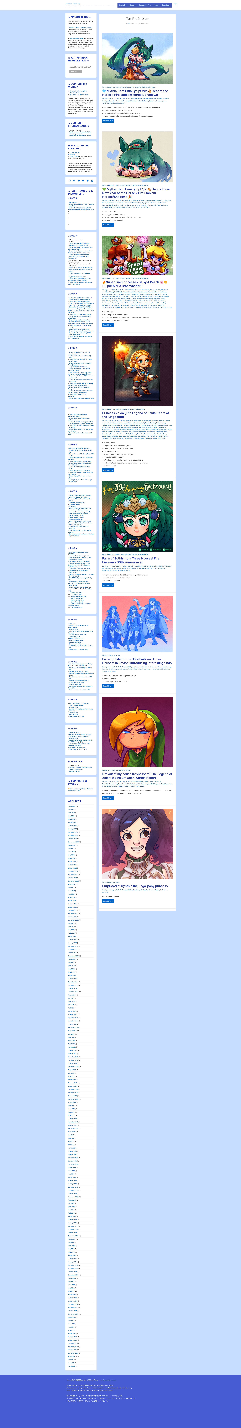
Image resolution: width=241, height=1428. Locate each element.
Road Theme (78, 301)
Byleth (132, 667)
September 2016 (73, 1164)
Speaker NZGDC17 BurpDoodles (79, 673)
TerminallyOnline (107, 438)
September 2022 (73, 956)
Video (143, 409)
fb (81, 742)
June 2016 (71, 1171)
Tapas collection (74, 536)
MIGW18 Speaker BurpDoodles (78, 625)
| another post (72, 378)
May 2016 (71, 1174)
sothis (128, 570)
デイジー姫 (162, 307)
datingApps (135, 294)
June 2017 (71, 1138)
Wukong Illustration (75, 745)
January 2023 (72, 943)
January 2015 (72, 1223)
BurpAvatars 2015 (74, 732)
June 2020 (71, 1037)
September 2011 (73, 1353)
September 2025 (73, 842)
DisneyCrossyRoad (77, 596)
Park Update (86, 301)
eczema (164, 294)
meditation (164, 205)
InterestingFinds (126, 669)
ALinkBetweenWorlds (137, 781)
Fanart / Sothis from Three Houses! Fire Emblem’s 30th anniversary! (130, 560)
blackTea (137, 425)
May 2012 (71, 1327)
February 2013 (72, 1298)
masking (169, 429)
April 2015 (71, 1213)
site (80, 565)
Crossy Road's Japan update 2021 (80, 461)
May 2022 (71, 969)
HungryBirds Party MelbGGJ (78, 743)
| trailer (75, 420)
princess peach (124, 305)
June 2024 (71, 891)
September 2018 (73, 1099)
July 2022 (71, 962)
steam (70, 585)
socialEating (106, 307)
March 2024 (72, 900)
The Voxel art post (76, 607)
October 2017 (72, 1125)
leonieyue (105, 101)
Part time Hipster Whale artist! (78, 132)
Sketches (131, 409)
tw (83, 716)
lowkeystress (131, 205)
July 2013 (71, 1281)
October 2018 (72, 1096)
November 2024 (73, 874)
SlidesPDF (72, 667)
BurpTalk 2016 (73, 714)
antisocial (155, 420)
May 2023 (71, 930)
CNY (169, 200)
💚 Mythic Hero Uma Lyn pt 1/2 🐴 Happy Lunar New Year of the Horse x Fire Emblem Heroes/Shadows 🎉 (136, 193)
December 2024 (73, 871)
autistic (142, 423)
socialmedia (136, 786)
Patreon (72, 93)
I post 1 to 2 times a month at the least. (80, 27)
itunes (85, 736)
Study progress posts (76, 134)
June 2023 (71, 926)
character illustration (134, 292)
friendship (165, 296)
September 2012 (73, 1314)
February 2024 (72, 904)
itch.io (75, 585)
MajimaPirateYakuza (139, 303)
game (80, 559)
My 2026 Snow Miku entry (77, 277)
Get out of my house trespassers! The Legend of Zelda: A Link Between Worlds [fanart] (137, 776)
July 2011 (71, 1359)
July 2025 (71, 848)
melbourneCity (160, 303)
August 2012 (72, 1317)
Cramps (169, 425)
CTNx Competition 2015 (76, 749)
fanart (133, 98)
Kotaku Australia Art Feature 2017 (79, 690)
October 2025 (72, 838)
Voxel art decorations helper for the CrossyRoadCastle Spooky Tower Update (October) (79, 513)
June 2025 (71, 852)
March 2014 (72, 1255)
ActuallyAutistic (136, 420)
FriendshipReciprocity (124, 298)
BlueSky (76, 156)
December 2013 (73, 1265)
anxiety (152, 290)
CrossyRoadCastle (108, 294)
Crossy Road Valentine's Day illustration (81, 398)
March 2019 (72, 1079)
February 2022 (72, 978)
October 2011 (72, 1350)
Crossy (71, 301)
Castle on (80, 320)
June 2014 (71, 1245)
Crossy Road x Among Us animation (80, 314)
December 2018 (73, 1089)
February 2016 (72, 1180)
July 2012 (71, 1320)
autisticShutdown (119, 425)
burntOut (149, 200)
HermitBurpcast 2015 (75, 736)
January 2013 (72, 1301)
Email (156, 5)
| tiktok (88, 374)
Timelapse (152, 87)
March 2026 (72, 822)
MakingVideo (150, 429)
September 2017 (73, 1128)
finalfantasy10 (125, 296)
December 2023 (73, 910)
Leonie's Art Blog (72, 3)
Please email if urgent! (77, 38)
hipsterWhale (128, 301)
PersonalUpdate (126, 87)
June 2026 (71, 812)
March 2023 (72, 936)
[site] (89, 132)
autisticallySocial (112, 292)
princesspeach (143, 305)
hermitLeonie (106, 301)
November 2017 (73, 1122)
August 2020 (72, 1031)
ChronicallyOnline (152, 425)
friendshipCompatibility (109, 298)
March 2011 (71, 1366)
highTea (120, 301)
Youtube (72, 154)
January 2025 (72, 868)
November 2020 (73, 1021)
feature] (71, 633)
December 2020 (73, 1018)
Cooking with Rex (74, 771)
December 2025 (73, 832)
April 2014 (71, 1252)
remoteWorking (149, 434)
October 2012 (72, 1310)
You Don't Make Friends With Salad (80, 734)
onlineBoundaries (114, 431)
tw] (70, 669)
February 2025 (72, 865)
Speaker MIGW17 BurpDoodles (78, 671)
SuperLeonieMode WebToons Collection (81, 534)
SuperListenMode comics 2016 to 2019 (81, 574)
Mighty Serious (84, 583)
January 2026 (72, 829)
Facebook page (87, 480)
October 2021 (72, 988)
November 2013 (73, 1268)
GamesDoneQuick (123, 784)
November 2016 (73, 1157)
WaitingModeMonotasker (153, 438)
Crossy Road (73, 320)
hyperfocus (105, 429)
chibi (153, 200)
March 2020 (72, 1047)
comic (146, 781)
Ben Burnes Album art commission (79, 561)
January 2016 (72, 1184)
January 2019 (72, 1086)
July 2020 (71, 1034)
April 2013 (71, 1291)
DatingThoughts (145, 294)
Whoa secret (73, 202)
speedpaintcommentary (138, 436)
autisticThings (129, 425)
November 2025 (73, 835)
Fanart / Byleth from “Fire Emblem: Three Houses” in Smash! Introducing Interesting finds (137, 661)
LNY (117, 205)
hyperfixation (162, 427)
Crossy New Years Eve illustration (79, 355)
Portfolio (122, 5)
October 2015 (72, 1193)
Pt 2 (73, 206)
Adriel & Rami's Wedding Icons (78, 649)
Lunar (138, 205)
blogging (143, 425)
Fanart (104, 87)
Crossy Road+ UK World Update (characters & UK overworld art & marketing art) (78, 256)
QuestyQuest (75, 602)
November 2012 (73, 1307)
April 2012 (71, 1330)
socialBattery (160, 305)
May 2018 (71, 1112)
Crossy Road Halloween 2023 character (81, 376)
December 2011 (73, 1343)
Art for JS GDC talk (75, 684)
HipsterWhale (73, 559)
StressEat (131, 307)
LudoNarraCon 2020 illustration (78, 552)
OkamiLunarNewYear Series (77, 644)
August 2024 (72, 884)
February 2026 (72, 825)
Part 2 (92, 209)
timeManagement (139, 438)
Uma (164, 101)
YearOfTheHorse (107, 103)
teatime (165, 436)
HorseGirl (159, 98)
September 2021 (73, 991)
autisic (114, 423)
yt (88, 736)
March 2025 (72, 861)
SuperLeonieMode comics (77, 423)
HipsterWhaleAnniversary (152, 203)
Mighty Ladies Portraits (76, 640)
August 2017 (72, 1131)
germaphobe (136, 298)
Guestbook (166, 5)
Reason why (72, 481)
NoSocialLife (106, 305)
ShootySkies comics (75, 716)
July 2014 (71, 1242)
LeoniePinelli (161, 784)
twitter (92, 673)
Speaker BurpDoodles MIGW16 (78, 709)
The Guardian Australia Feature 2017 (80, 677)
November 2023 (73, 913)
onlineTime (135, 431)
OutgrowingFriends (161, 431)
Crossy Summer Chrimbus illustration (80, 298)
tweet (70, 501)
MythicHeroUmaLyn (135, 101)
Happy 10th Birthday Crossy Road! (80, 305)
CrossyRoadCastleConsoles (122, 294)
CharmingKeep (75, 598)
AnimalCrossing (135, 566)
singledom (152, 305)
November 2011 (73, 1346)
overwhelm (105, 434)
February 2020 (72, 1050)
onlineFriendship (126, 431)
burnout (142, 200)
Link (166, 784)
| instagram (75, 365)
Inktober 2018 (73, 629)
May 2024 (71, 894)
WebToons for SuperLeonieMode (79, 448)
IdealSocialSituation (139, 301)
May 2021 (71, 1004)
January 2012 (72, 1340)
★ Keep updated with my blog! (77, 91)
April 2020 (71, 1044)
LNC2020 (72, 528)
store (88, 568)
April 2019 (71, 1076)
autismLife (136, 423)
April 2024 (71, 897)
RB (85, 635)
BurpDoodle (134, 890)
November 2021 (73, 985)
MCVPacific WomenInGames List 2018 (81, 631)
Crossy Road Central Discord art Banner (81, 331)
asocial (104, 292)
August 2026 (72, 806)
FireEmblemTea (129, 427)
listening (162, 301)
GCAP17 (81, 666)
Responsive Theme (109, 1380)
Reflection (145, 87)
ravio (111, 786)
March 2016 (72, 1177)
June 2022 (71, 965)
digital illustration (155, 294)
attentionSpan (106, 423)
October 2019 (72, 1063)
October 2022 (72, 952)
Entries (89, 667)
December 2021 (73, 982)
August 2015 (72, 1200)
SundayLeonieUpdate (109, 671)
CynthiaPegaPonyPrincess (146, 890)
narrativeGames (120, 570)
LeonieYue (117, 87)
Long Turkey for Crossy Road (78, 366)
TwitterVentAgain (146, 307)
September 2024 (73, 881)
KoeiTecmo (135, 669)
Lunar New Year (114, 101)
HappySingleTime (154, 298)
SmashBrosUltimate (164, 669)
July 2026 (71, 809)
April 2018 (71, 1115)
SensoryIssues (106, 436)
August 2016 (72, 1167)
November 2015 (73, 1190)
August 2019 (72, 1070)
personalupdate (115, 434)
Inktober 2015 (73, 738)
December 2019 (73, 1057)
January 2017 (72, 1154)
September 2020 (73, 1027)
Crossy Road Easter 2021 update (79, 470)
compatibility (162, 425)
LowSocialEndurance (125, 303)
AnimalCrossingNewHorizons (150, 566)
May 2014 (71, 1249)
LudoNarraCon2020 (108, 570)
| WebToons (89, 423)
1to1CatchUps (134, 290)
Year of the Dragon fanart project (79, 329)
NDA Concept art (74, 567)
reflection (145, 101)
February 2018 (72, 1118)
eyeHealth (105, 296)
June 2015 (71, 1206)
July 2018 (71, 1105)
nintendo (149, 669)
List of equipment (82, 94)
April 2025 (71, 858)
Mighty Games (73, 587)
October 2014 (72, 1232)
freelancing (167, 667)
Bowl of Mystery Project (76, 517)
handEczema (144, 298)
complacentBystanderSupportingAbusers (154, 292)
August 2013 (72, 1278)
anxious (158, 290)
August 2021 (72, 995)
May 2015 (71, 1210)
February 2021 (72, 1014)
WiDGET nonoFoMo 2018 (76, 638)
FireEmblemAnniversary (109, 568)
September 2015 (73, 1197)
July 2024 (71, 887)
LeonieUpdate (144, 568)
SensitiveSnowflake (160, 434)
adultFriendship (144, 290)
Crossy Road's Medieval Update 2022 (81, 422)
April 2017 (71, 1144)
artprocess (164, 290)
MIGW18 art (72, 624)
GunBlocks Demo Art (75, 747)
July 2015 (71, 1203)
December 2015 (73, 1187)
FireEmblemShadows (149, 98)
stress (125, 307)
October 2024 (72, 878)
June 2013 (71, 1285)
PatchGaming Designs (76, 568)
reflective (152, 101)
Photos (128, 770)
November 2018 (73, 1092)
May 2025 (71, 855)
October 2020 (72, 1024)
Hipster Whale (84, 587)
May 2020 (71, 1040)
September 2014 (73, 1236)
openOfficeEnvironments (147, 431)
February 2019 (72, 1083)
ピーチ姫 (169, 307)
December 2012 (73, 1304)
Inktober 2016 (73, 707)
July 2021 (71, 998)
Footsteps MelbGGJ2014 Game (78, 767)
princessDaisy (134, 305)
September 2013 (73, 1275)
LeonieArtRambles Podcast (77, 450)
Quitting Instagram (75, 480)
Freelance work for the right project (80, 135)
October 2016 (72, 1161)
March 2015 (72, 1216)
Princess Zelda (124, 434)
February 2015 (72, 1219)
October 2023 (72, 917)
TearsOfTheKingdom (156, 436)
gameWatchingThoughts (135, 203)
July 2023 (71, 923)
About (131, 5)
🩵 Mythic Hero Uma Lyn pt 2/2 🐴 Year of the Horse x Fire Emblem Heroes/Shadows (135, 93)
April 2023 (71, 933)
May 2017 (71, 1141)
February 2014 (72, 1258)
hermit (163, 298)
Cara (71, 156)
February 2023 (72, 939)
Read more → (108, 121)
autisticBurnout (135, 200)
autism (119, 423)
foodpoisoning (157, 296)
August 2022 (72, 959)
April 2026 (71, 819)
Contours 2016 (73, 712)
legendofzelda (133, 429)
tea (148, 436)
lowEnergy (123, 205)
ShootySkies (74, 592)
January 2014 (72, 1262)
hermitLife (114, 301)
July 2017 (71, 1135)
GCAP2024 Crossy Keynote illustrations (81, 303)
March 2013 (72, 1294)
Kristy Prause (141, 784)
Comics (104, 770)
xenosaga (156, 307)
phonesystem (115, 305)
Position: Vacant (74, 769)
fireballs (133, 296)
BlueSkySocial (122, 292)
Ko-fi (77, 93)
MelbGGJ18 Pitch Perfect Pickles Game (81, 646)
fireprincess (148, 296)
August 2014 (72, 1239)
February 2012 (72, 1337)
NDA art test (73, 506)
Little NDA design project (76, 502)
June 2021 (71, 1001)
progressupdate (136, 87)
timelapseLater (130, 207)
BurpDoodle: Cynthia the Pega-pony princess (135, 886)
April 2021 (71, 1008)
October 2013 (72, 1271)
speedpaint (126, 436)
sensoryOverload (117, 436)
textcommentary (118, 438)
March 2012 (72, 1333)
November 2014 (73, 1229)
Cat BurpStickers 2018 (76, 635)
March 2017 (72, 1148)
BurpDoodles (73, 627)
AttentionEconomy (164, 420)
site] (70, 678)
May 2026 (71, 816)
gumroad (71, 711)
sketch (155, 669)
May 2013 (71, 1288)
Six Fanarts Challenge (75, 519)
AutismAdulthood (126, 423)
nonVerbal (105, 431)
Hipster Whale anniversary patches (80, 495)
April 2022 (71, 972)
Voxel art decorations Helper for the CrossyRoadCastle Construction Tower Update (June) (80, 523)
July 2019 (71, 1073)
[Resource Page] (81, 667)
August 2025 (72, 845)
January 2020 (72, 1053)
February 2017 (72, 1151)
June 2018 (71, 1109)
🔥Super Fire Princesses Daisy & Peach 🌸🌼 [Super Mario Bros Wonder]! (134, 284)
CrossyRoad (74, 594)
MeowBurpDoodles (75, 642)
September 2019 (73, 1066)
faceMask (112, 296)
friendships (153, 427)
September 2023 (73, 920)
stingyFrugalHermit (116, 307)
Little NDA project (74, 504)
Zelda (115, 103)
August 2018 (72, 1102)
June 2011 (71, 1363)
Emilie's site (86, 565)
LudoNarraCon (161, 568)
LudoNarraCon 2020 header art (78, 526)
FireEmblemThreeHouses (141, 427)
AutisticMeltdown (107, 425)
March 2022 (72, 975)
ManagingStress (151, 303)
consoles (86, 320)
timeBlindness (128, 438)
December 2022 (73, 946)
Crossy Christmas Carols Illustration (80, 363)
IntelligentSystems (115, 669)
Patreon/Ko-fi (144, 5)
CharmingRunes (75, 600)
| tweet (76, 354)
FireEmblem (138, 98)
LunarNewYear (124, 101)
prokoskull (105, 786)
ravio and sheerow (119, 786)
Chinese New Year (161, 200)
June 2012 (71, 1324)
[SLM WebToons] (73, 576)
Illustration (110, 87)
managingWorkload (160, 429)
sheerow (128, 786)
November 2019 (73, 1060)
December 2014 (73, 1226)
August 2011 (72, 1356)
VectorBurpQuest (74, 636)
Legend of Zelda (122, 429)
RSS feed (73, 94)
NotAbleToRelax (120, 207)
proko (170, 784)
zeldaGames (121, 103)
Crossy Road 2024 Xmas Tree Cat (79, 299)
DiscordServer (106, 427)
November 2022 (73, 949)
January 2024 (72, 907)
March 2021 (72, 1011)
